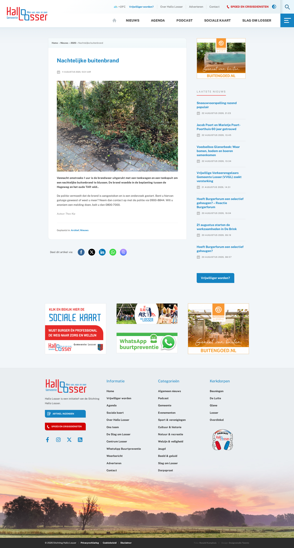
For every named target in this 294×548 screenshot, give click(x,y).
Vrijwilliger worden (119, 398)
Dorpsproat (165, 470)
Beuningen (216, 391)
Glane (213, 405)
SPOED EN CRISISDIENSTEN (250, 6)
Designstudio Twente (239, 543)
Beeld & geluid (167, 456)
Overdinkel (217, 419)
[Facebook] (47, 439)
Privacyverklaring (90, 543)
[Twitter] (69, 439)
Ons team (113, 427)
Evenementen (166, 412)
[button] (287, 7)
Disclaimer (126, 543)
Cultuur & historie (169, 427)
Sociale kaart (217, 20)
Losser (214, 412)
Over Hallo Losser (171, 6)
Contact (214, 6)
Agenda (158, 20)
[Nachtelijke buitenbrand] (117, 126)
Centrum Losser (117, 441)
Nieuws (132, 20)
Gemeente (164, 405)
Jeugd (162, 448)
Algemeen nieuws (169, 391)
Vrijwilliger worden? (215, 278)
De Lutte (215, 398)
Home (115, 20)
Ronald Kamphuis (207, 543)
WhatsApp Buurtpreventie (124, 448)
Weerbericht (115, 456)
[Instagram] (58, 439)
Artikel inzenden (63, 413)
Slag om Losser (256, 20)
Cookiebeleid (110, 543)
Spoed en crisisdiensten (66, 426)
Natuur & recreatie (170, 434)
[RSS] (80, 439)
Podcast (184, 20)
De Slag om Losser (118, 434)
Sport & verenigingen (172, 419)
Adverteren (196, 6)
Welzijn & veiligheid (170, 441)
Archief (75, 230)
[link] (274, 7)
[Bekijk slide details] (221, 58)
